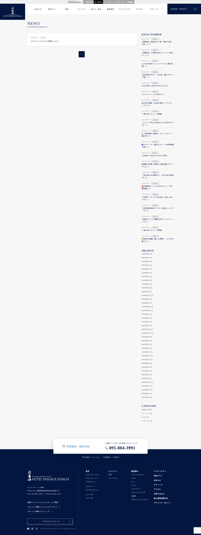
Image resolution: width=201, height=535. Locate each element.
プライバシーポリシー (163, 503)
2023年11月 (147, 307)
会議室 (133, 496)
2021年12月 (147, 352)
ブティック (158, 485)
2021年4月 (147, 371)
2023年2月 (147, 322)
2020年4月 (147, 393)
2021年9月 (147, 359)
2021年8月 (147, 363)
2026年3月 (147, 265)
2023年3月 (147, 318)
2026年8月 (147, 254)
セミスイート (90, 486)
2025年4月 (147, 288)
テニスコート (136, 489)
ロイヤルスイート (92, 490)
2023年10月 (147, 310)
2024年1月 (147, 303)
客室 (87, 471)
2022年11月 (147, 329)
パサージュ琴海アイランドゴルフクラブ (42, 507)
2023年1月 (147, 325)
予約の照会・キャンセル (90, 457)
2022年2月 (147, 344)
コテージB (89, 498)
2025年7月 (147, 276)
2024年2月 (147, 299)
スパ (132, 482)
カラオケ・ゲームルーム (139, 499)
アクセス (157, 489)
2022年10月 (147, 333)
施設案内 (134, 471)
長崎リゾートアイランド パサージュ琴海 (42, 502)
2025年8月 (147, 273)
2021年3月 (147, 374)
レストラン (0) (147, 421)
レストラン (112, 471)
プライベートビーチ (138, 492)
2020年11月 (147, 386)
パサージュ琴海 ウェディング (38, 511)
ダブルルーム (90, 482)
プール (133, 485)
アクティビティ (160, 471)
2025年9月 (147, 269)
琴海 (110, 474)
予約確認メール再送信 (111, 457)
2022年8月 (147, 337)
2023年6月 (147, 314)
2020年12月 (147, 382)
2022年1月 (147, 348)
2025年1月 (147, 291)
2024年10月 (147, 295)
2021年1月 (147, 378)
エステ (133, 478)
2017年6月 (147, 397)
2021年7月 (147, 367)
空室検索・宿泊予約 (179, 9)
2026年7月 (147, 257)
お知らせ (157, 480)
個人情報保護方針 (161, 498)
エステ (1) (145, 417)
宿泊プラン (158, 476)
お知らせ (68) (147, 409)
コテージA (89, 494)
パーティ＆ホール (137, 474)
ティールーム (113, 478)
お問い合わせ (159, 494)
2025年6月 (147, 280)
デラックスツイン (92, 478)
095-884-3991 (122, 447)
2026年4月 (147, 261)
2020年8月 (147, 390)
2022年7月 (147, 340)
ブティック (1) (147, 413)
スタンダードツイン (93, 474)
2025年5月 (147, 284)
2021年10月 (147, 356)
